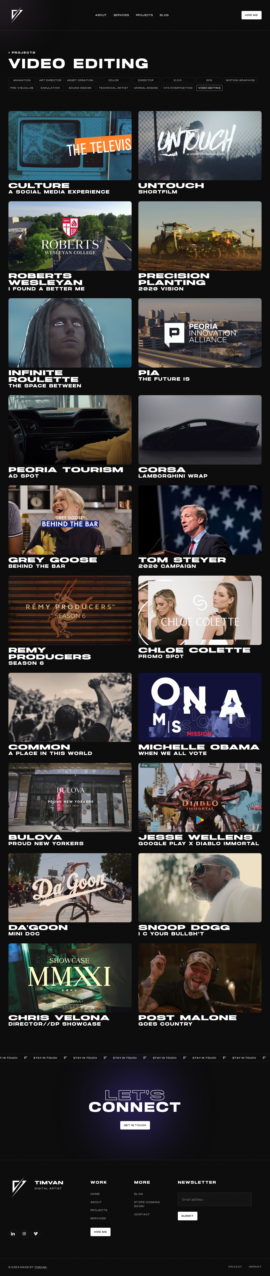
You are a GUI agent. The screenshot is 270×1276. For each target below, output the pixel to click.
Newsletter (197, 1183)
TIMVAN (41, 1267)
